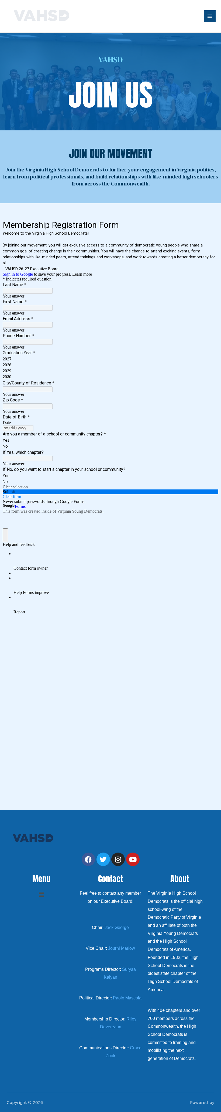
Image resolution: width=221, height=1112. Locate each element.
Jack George (117, 927)
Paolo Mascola (127, 998)
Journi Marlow (121, 948)
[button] (41, 894)
